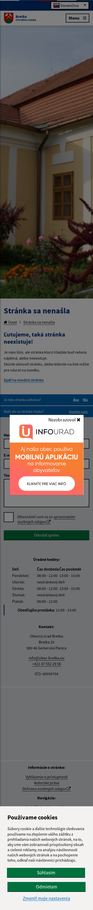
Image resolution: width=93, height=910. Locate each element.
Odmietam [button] (46, 887)
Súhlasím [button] (46, 873)
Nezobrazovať (62, 420)
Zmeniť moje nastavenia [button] (46, 898)
